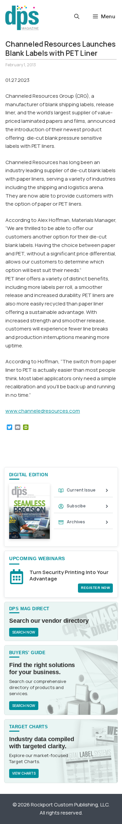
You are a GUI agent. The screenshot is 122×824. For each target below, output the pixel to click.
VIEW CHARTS (24, 773)
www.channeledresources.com (42, 410)
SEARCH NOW (23, 632)
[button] (76, 16)
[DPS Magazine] (22, 17)
